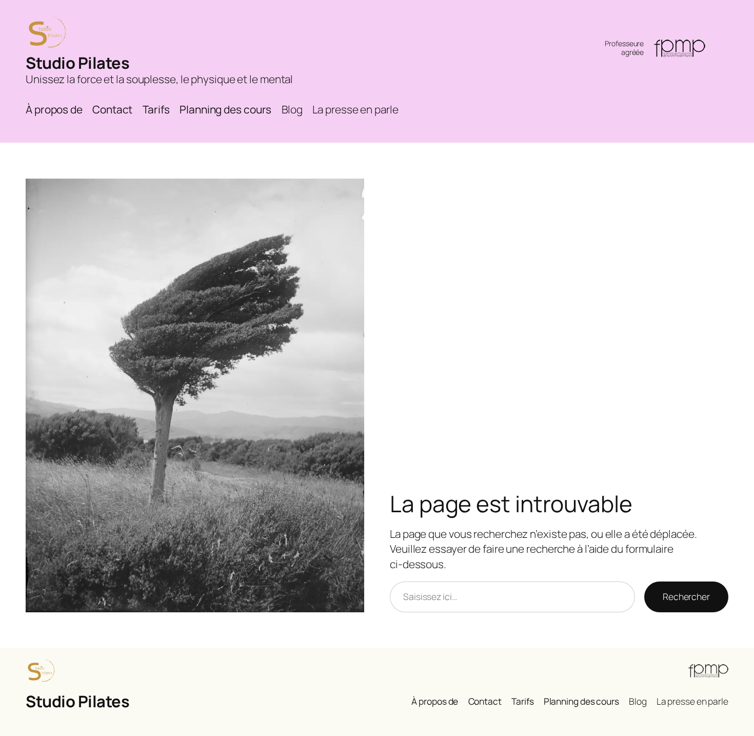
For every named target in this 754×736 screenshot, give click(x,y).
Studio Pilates (77, 62)
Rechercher (686, 596)
